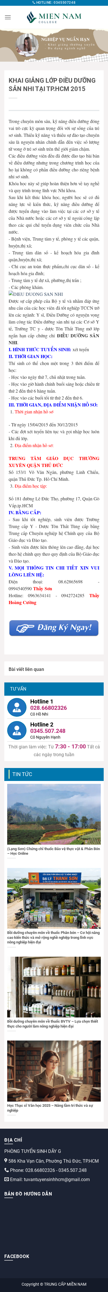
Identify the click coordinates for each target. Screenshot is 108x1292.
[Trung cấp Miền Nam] (54, 17)
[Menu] (7, 17)
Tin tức (22, 774)
